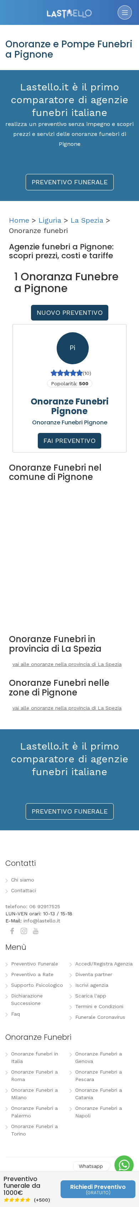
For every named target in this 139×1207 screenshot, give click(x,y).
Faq (15, 1014)
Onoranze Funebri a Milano (34, 1093)
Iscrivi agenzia (91, 985)
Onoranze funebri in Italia (34, 1057)
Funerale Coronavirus (100, 1017)
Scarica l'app (90, 996)
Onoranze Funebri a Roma (34, 1075)
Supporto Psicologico (37, 985)
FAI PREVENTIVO (69, 440)
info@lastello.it (42, 920)
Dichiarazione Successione (27, 999)
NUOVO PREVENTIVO (70, 312)
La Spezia (87, 220)
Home (19, 220)
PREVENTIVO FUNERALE (70, 182)
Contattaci (23, 890)
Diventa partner (93, 974)
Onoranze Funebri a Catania (98, 1093)
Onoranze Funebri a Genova (98, 1057)
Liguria (49, 220)
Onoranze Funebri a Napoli (98, 1111)
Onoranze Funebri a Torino (34, 1130)
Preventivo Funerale (34, 964)
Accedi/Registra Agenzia (104, 964)
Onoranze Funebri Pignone (70, 406)
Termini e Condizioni (99, 1006)
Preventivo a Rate (32, 974)
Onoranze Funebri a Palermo (34, 1111)
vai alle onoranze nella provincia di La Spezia (67, 664)
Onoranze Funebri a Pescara (98, 1075)
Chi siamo (22, 880)
